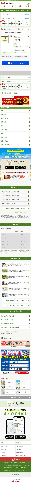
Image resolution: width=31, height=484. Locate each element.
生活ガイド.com (27, 212)
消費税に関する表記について (21, 467)
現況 (2, 125)
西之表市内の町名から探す (8, 316)
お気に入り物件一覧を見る (11, 93)
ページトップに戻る (15, 397)
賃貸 (2, 443)
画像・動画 (4, 137)
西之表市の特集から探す (7, 323)
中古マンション (19, 446)
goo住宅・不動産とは (5, 462)
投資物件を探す (19, 452)
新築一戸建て (4, 449)
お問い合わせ (19, 470)
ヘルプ (14, 470)
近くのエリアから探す (7, 319)
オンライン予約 (5, 144)
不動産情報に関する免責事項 (23, 465)
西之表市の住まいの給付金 (9, 203)
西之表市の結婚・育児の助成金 (10, 196)
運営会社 (24, 470)
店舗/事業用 (3, 455)
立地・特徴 (4, 129)
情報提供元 (15, 465)
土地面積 (3, 114)
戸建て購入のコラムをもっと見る (15, 300)
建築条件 (3, 122)
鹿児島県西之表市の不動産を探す (10, 327)
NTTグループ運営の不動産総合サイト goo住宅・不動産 (10, 0)
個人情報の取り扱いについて (9, 467)
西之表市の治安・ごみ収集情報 (10, 200)
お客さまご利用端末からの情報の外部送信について (19, 462)
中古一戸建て (19, 449)
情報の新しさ (4, 141)
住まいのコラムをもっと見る (15, 305)
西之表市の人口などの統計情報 (10, 192)
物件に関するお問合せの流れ (7, 465)
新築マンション (4, 446)
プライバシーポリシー (8, 470)
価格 (2, 110)
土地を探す (3, 452)
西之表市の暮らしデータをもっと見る (15, 208)
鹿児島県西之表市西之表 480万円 (13, 33)
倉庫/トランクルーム (21, 455)
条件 (2, 133)
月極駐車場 (18, 443)
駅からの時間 (4, 118)
